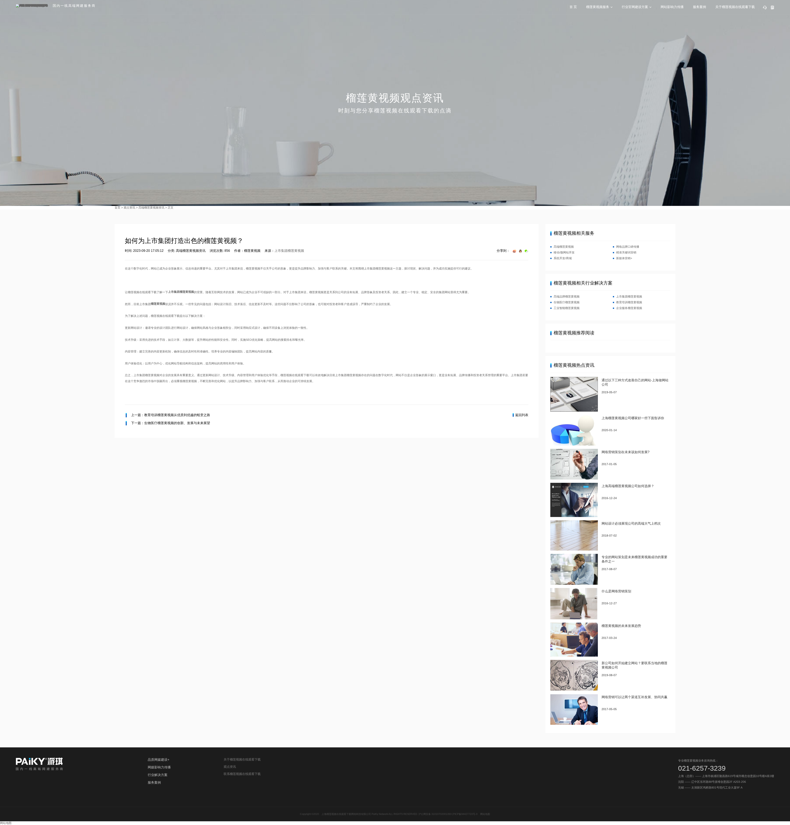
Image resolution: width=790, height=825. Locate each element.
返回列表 (521, 415)
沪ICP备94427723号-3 (464, 814)
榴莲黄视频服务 (597, 7)
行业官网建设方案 (635, 7)
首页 (117, 207)
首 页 (573, 7)
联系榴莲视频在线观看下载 (242, 774)
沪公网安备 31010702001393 (435, 814)
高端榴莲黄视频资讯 (151, 207)
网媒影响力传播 (159, 767)
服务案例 (699, 7)
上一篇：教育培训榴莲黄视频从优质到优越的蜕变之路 (170, 415)
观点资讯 (129, 207)
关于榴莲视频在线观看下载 (735, 7)
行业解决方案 (157, 775)
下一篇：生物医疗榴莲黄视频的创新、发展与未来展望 (170, 423)
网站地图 (485, 814)
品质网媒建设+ (158, 759)
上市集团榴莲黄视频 (289, 250)
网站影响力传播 (672, 7)
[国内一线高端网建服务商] (32, 5)
